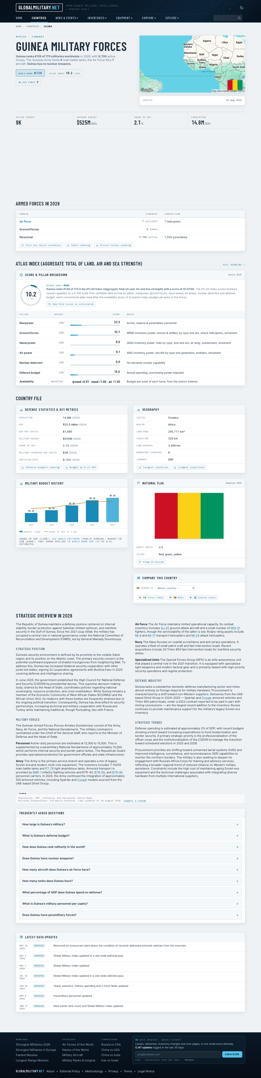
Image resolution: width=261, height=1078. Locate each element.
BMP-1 (37, 772)
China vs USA (110, 1050)
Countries (39, 18)
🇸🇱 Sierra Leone (204, 597)
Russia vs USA (111, 1044)
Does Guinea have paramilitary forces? (49, 915)
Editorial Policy (70, 1071)
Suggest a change (135, 800)
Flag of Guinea (153, 562)
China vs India (110, 1055)
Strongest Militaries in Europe (36, 1050)
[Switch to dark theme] (241, 7)
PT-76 (49, 768)
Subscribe (232, 1054)
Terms (128, 1071)
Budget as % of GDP (82, 467)
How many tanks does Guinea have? (47, 881)
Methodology (94, 1071)
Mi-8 (138, 635)
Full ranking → (234, 264)
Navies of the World (75, 1050)
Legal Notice (146, 1071)
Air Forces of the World (77, 1044)
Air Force (31, 82)
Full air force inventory (42, 245)
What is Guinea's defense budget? (46, 835)
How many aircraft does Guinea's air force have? (56, 869)
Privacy (189, 1060)
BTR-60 (99, 772)
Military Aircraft (72, 1055)
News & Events (66, 18)
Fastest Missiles (27, 1055)
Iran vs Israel (109, 1060)
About (50, 1071)
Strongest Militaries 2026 (33, 1044)
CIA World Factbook (66, 538)
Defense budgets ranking (42, 467)
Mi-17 (152, 635)
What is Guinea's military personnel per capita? (55, 903)
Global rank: (57, 285)
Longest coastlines (191, 467)
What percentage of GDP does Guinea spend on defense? (62, 892)
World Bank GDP (83, 541)
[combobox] (228, 18)
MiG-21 (235, 628)
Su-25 (165, 628)
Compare (148, 18)
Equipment (123, 18)
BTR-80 (117, 772)
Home (19, 18)
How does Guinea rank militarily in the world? (53, 847)
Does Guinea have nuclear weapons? (48, 858)
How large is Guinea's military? (43, 824)
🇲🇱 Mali (178, 597)
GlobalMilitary (39, 7)
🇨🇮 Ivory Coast (153, 597)
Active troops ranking (115, 245)
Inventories (96, 18)
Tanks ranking (80, 245)
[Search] (239, 18)
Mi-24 (195, 635)
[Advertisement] (130, 164)
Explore (171, 18)
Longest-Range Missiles (32, 1060)
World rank (30, 73)
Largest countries (155, 467)
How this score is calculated (72, 304)
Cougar (82, 780)
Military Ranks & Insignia (78, 1060)
